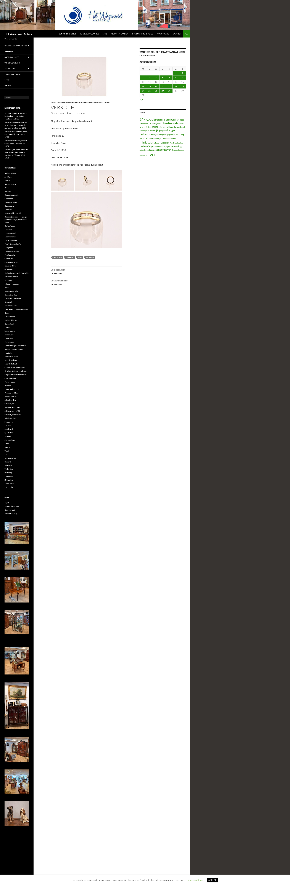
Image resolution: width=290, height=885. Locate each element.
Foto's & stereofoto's (13, 244)
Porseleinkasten (11, 396)
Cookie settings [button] (195, 879)
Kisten (7, 313)
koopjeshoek (10, 331)
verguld (142, 155)
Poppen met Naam (12, 393)
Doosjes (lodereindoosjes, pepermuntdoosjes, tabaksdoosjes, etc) (16, 219)
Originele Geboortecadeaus (15, 371)
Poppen (8, 385)
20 (162, 86)
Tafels (7, 443)
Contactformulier (67, 34)
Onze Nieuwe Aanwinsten (79, 102)
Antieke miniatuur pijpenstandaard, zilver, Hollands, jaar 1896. (16, 143)
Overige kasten (10, 378)
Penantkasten (10, 382)
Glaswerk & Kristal (12, 262)
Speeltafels (9, 433)
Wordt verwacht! (12, 63)
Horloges (8, 280)
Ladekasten (9, 338)
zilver (151, 154)
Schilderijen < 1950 (12, 411)
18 (149, 86)
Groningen (9, 269)
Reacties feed (10, 510)
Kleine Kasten (10, 316)
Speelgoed (9, 429)
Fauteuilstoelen (11, 240)
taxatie (7, 447)
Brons (7, 188)
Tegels (7, 451)
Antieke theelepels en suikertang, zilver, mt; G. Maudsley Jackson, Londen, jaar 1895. (16, 125)
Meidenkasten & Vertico (14, 349)
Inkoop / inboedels (13, 74)
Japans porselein (11, 291)
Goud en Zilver (58, 102)
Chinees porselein (12, 195)
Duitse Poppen (10, 226)
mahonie (172, 138)
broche (180, 123)
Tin (6, 454)
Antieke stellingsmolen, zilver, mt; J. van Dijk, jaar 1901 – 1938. (16, 134)
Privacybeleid (163, 34)
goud (164, 130)
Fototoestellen (10, 255)
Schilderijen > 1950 (12, 407)
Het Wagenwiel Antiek (18, 34)
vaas (182, 150)
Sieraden (97, 102)
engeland (180, 126)
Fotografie (9, 248)
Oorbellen (165, 143)
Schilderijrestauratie (13, 414)
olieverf (157, 143)
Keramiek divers (11, 306)
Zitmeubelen (9, 483)
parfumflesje (147, 146)
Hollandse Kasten (11, 277)
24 (143, 90)
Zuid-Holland (10, 487)
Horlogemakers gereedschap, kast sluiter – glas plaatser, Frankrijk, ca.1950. (16, 116)
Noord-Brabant (11, 360)
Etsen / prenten (10, 237)
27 (162, 90)
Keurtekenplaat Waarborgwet (16, 309)
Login (7, 502)
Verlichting (9, 469)
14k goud (57, 257)
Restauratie (10, 68)
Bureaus (8, 191)
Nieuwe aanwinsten (119, 34)
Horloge (154, 135)
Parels (172, 143)
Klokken (8, 327)
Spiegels (8, 436)
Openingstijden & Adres (142, 34)
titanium (90, 257)
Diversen (8, 209)
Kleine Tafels (9, 324)
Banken (8, 180)
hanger (171, 130)
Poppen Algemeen (12, 389)
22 (176, 86)
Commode (9, 199)
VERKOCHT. (58, 272)
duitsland (170, 127)
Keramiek (8, 302)
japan (164, 134)
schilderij (151, 150)
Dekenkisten (9, 206)
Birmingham (155, 123)
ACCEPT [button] (212, 880)
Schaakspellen (10, 400)
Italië (159, 134)
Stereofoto (176, 150)
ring (80, 257)
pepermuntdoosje (160, 146)
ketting (180, 134)
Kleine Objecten (11, 320)
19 (156, 86)
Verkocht (107, 102)
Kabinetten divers (11, 295)
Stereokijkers (10, 440)
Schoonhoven (163, 149)
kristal (144, 138)
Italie (6, 287)
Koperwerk (9, 335)
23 (182, 86)
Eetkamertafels (10, 233)
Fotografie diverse (12, 251)
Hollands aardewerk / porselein (17, 273)
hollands (145, 134)
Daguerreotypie (11, 202)
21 (169, 86)
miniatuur (147, 142)
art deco (180, 119)
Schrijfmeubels (10, 418)
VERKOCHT (59, 283)
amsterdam (159, 119)
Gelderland (9, 258)
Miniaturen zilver (11, 356)
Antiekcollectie (12, 57)
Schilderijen (9, 404)
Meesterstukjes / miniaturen (15, 346)
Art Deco (8, 177)
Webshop (177, 34)
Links (105, 34)
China (148, 127)
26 (156, 90)
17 (143, 86)
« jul (142, 99)
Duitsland (8, 229)
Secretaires (9, 422)
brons (142, 127)
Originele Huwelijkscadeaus (15, 375)
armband (171, 119)
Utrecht (8, 462)
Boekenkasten (10, 184)
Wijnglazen (9, 476)
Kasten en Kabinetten (13, 298)
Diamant (70, 257)
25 (149, 90)
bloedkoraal (169, 123)
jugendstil (171, 134)
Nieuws (8, 86)
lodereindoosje (155, 138)
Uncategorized (10, 458)
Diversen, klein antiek (13, 213)
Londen (165, 138)
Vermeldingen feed (12, 506)
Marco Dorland (77, 113)
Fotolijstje (143, 131)
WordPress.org (11, 513)
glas (160, 130)
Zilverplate (9, 480)
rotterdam (143, 150)
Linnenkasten (10, 342)
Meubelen (9, 353)
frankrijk (152, 130)
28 (169, 90)
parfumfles (179, 143)
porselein (172, 146)
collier (154, 126)
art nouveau (144, 123)
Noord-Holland (11, 364)
